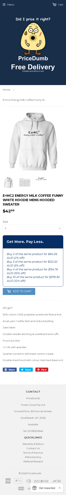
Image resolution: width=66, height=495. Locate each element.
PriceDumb (34, 473)
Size (5, 221)
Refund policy (33, 457)
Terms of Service (33, 452)
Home (6, 89)
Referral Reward (33, 461)
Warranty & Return (33, 443)
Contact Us (33, 448)
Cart (60, 4)
